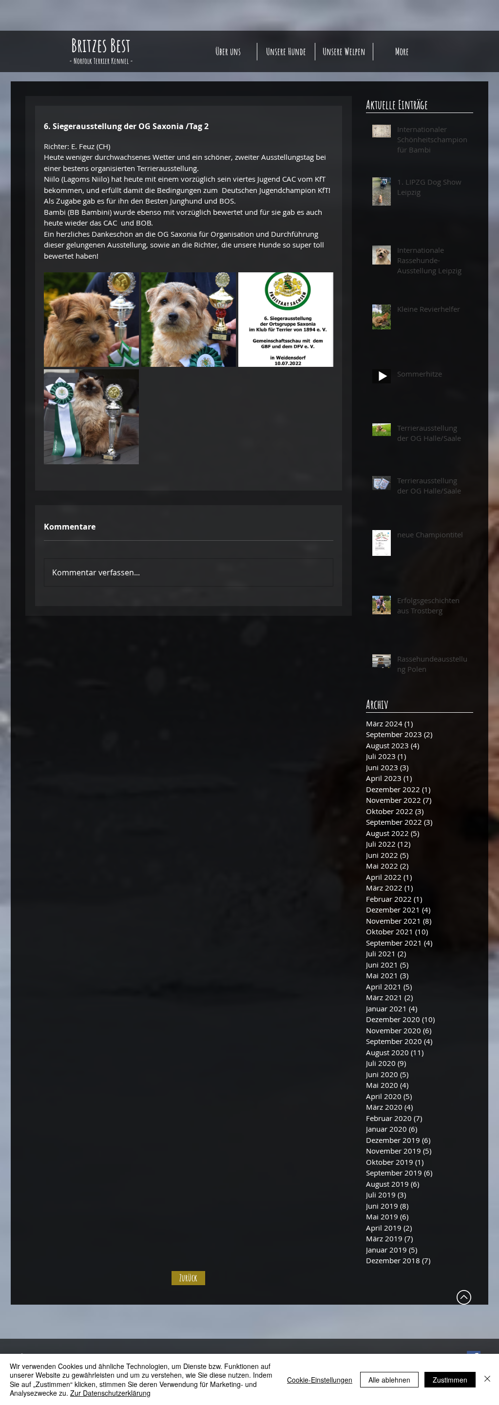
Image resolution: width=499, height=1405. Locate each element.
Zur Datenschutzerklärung (110, 1393)
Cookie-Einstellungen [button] (319, 1380)
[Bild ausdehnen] (91, 319)
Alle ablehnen (389, 1380)
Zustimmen (450, 1380)
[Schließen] (487, 1379)
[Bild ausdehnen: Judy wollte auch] (91, 416)
